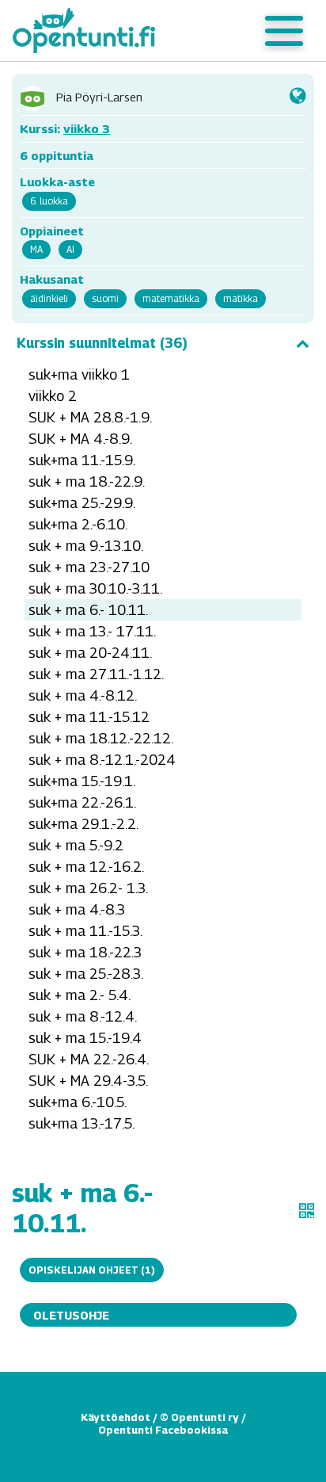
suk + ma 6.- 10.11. (88, 610)
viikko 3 (86, 128)
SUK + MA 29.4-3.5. (88, 1080)
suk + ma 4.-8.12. (82, 695)
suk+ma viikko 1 (79, 374)
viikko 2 (52, 396)
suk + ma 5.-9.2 (75, 845)
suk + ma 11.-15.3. (85, 930)
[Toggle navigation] (284, 31)
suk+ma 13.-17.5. (81, 1123)
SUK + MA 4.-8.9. (80, 438)
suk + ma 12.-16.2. (86, 866)
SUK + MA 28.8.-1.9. (90, 417)
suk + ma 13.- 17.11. (92, 631)
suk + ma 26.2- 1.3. (88, 888)
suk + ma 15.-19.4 (85, 1037)
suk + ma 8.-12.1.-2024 (102, 759)
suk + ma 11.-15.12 (89, 717)
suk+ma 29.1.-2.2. (83, 823)
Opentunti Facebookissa (163, 1429)
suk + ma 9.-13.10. (85, 545)
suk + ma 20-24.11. (90, 652)
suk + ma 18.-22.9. (86, 481)
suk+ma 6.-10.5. (77, 1102)
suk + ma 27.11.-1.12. (96, 674)
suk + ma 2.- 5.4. (79, 995)
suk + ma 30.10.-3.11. (95, 588)
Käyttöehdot (115, 1417)
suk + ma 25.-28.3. (85, 973)
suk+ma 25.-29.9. (81, 503)
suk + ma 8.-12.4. (82, 1016)
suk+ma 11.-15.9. (81, 460)
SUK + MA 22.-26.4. (88, 1059)
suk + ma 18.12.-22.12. (100, 738)
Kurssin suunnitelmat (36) (102, 343)
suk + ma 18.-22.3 (85, 952)
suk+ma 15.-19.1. (81, 781)
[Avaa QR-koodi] (306, 1211)
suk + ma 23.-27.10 (89, 567)
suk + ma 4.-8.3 (76, 909)
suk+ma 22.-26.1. (82, 802)
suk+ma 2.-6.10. (77, 524)
